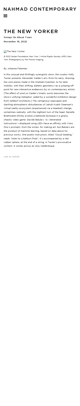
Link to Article (11, 156)
